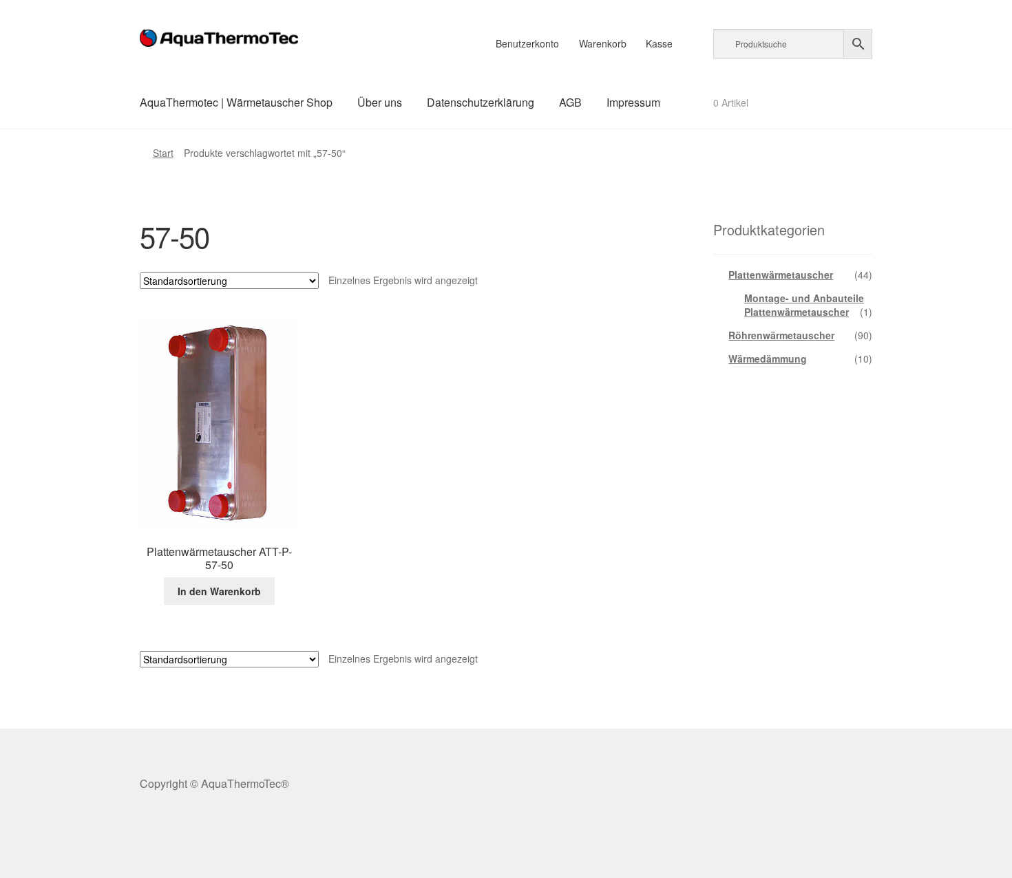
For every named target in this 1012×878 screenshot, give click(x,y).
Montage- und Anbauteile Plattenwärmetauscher (804, 305)
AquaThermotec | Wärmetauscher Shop (236, 102)
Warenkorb (602, 43)
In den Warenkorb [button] (219, 591)
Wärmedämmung (767, 358)
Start (163, 153)
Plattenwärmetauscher (780, 274)
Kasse (659, 43)
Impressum (633, 102)
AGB (570, 102)
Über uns (379, 102)
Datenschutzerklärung (480, 102)
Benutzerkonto (527, 43)
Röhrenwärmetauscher (781, 335)
